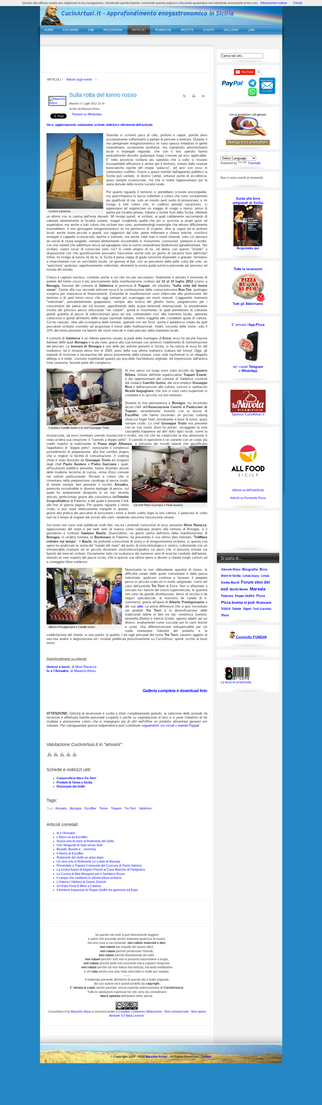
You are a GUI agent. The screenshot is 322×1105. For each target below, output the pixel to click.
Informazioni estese (273, 3)
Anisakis (61, 808)
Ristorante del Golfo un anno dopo (80, 857)
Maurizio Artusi (81, 1011)
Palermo (227, 596)
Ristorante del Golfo (71, 786)
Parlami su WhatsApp (87, 114)
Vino (225, 615)
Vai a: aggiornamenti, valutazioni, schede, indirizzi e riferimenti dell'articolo (99, 125)
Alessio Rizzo (230, 569)
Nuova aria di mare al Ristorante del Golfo (85, 841)
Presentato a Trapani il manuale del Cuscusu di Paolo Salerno (99, 865)
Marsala (257, 589)
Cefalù (265, 575)
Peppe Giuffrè (245, 596)
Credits (206, 1056)
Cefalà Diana (251, 575)
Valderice (145, 808)
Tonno (103, 808)
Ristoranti (263, 602)
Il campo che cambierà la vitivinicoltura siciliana (89, 878)
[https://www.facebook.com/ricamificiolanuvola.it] (248, 401)
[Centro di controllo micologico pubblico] (232, 637)
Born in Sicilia (231, 576)
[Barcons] (238, 673)
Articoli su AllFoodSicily (248, 490)
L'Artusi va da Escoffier (72, 837)
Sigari (247, 609)
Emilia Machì (230, 582)
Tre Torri (130, 808)
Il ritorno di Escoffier (70, 853)
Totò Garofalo (262, 608)
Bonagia (76, 808)
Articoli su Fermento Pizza (248, 498)
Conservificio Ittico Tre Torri (76, 778)
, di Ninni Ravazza (71, 667)
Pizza (260, 596)
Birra (263, 569)
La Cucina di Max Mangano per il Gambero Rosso (91, 874)
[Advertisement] (127, 60)
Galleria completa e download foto (175, 691)
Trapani (116, 808)
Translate (254, 163)
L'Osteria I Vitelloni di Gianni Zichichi (81, 882)
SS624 (225, 609)
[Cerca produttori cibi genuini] (248, 135)
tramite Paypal (188, 725)
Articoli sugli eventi (79, 79)
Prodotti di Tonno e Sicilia (74, 782)
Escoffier (90, 808)
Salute (236, 609)
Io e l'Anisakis (66, 833)
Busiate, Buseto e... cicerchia (76, 849)
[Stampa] (194, 97)
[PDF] (184, 97)
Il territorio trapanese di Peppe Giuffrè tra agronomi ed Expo (97, 890)
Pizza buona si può (238, 602)
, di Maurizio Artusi (71, 671)
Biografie (250, 569)
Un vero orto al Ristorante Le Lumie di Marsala (88, 861)
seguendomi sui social (158, 725)
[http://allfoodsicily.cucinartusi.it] (248, 460)
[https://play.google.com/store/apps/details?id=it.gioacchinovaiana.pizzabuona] (248, 345)
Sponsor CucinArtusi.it (248, 414)
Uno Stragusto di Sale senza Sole (80, 845)
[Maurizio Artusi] (57, 103)
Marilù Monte (239, 589)
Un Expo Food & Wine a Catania (79, 886)
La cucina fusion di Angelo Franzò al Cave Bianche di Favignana (101, 869)
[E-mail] (203, 97)
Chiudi (297, 3)
